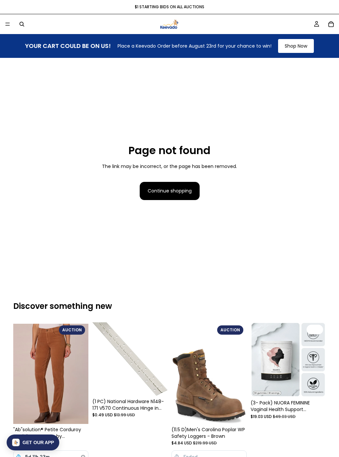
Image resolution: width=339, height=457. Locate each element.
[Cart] (331, 24)
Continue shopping (170, 190)
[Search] (22, 24)
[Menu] (7, 24)
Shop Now (296, 46)
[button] (33, 442)
